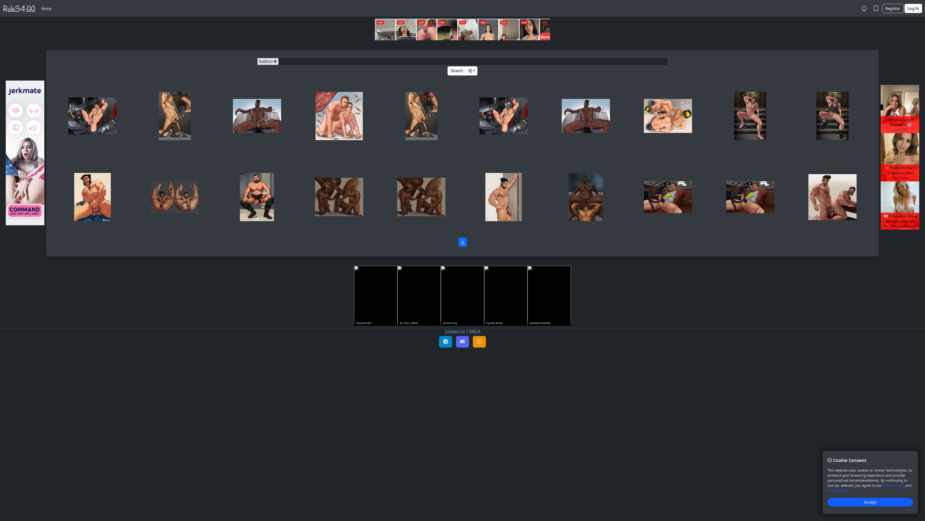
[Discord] (462, 342)
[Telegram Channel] (445, 342)
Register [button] (892, 8)
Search (457, 71)
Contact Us (455, 331)
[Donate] (479, 342)
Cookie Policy (837, 490)
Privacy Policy (893, 485)
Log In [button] (913, 8)
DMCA (474, 331)
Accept (870, 502)
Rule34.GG (19, 8)
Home (46, 8)
